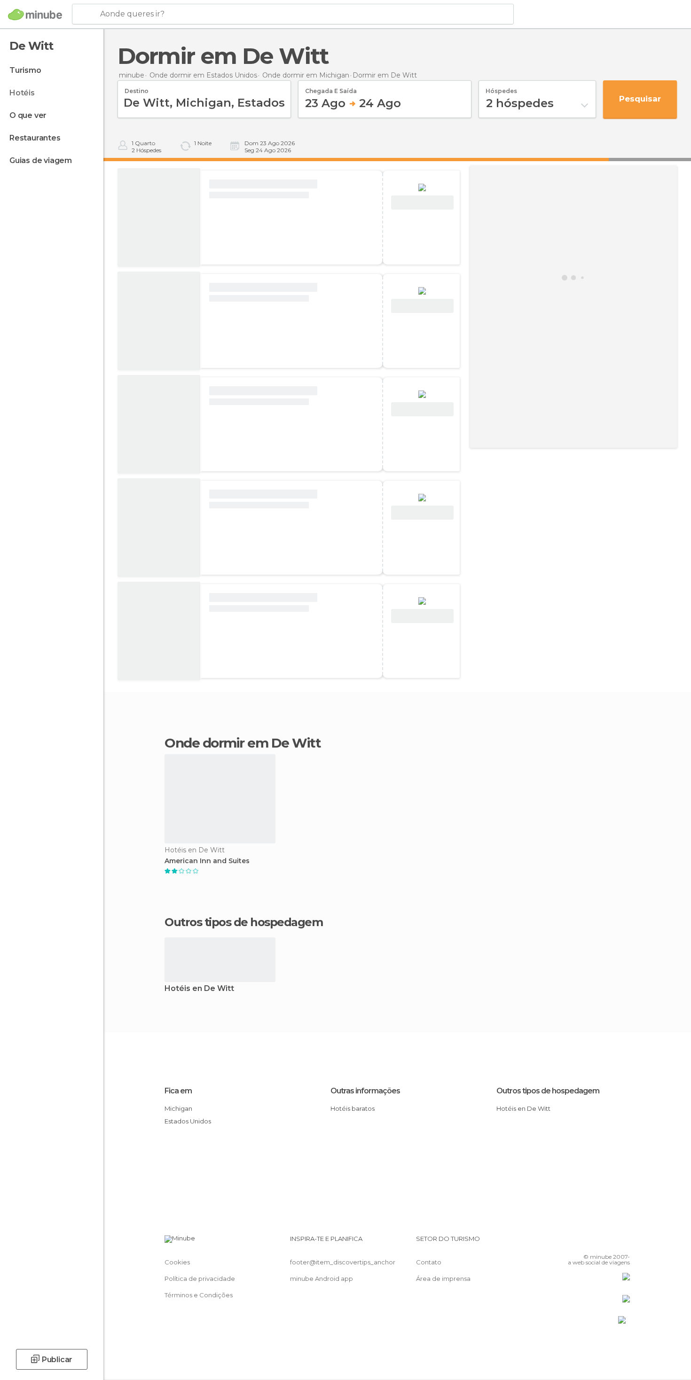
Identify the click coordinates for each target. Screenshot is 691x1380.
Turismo (25, 70)
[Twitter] (592, 1242)
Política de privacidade (200, 1278)
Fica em (178, 1090)
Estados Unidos (188, 1121)
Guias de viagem (40, 160)
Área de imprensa (443, 1278)
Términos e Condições (199, 1295)
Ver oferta (422, 202)
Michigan (178, 1108)
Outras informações (365, 1090)
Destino (137, 87)
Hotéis (22, 92)
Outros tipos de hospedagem (547, 1090)
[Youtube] (623, 1242)
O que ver (28, 115)
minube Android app (321, 1278)
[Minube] (35, 14)
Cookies (177, 1262)
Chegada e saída (331, 87)
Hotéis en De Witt (199, 989)
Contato (428, 1262)
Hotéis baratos (352, 1108)
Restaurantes (35, 137)
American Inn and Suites (207, 861)
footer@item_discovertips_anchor (342, 1262)
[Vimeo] (607, 1242)
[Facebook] (576, 1242)
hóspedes (501, 87)
